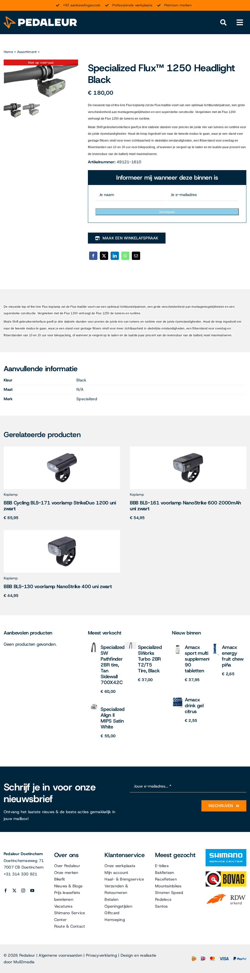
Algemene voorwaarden (60, 955)
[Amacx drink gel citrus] (177, 696)
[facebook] (6, 890)
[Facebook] (93, 255)
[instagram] (23, 890)
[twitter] (14, 890)
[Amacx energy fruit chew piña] (215, 643)
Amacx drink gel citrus (194, 705)
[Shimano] (226, 850)
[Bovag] (226, 873)
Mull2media (23, 961)
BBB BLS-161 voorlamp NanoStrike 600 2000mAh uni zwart (185, 506)
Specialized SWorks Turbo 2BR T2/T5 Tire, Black (150, 659)
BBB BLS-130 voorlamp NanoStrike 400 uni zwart (58, 586)
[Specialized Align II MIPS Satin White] (93, 705)
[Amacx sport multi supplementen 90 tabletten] (177, 643)
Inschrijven (167, 212)
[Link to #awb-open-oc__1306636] (223, 22)
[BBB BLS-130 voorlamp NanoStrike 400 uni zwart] (62, 531)
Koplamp (11, 494)
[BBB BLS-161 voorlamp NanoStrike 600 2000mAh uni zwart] (188, 448)
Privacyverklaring (101, 955)
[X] (104, 255)
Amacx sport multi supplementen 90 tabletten (200, 659)
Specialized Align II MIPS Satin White (113, 718)
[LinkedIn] (114, 255)
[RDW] (226, 893)
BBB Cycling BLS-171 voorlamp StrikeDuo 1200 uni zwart (60, 506)
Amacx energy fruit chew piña (232, 656)
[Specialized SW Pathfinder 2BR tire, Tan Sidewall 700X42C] (93, 643)
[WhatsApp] (125, 255)
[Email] (136, 255)
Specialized (86, 398)
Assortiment (27, 52)
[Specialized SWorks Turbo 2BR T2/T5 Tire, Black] (130, 643)
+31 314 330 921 (20, 874)
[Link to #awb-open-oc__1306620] (239, 22)
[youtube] (32, 890)
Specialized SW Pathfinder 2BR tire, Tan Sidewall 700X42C (113, 665)
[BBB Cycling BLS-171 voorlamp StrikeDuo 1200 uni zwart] (62, 448)
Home (8, 52)
